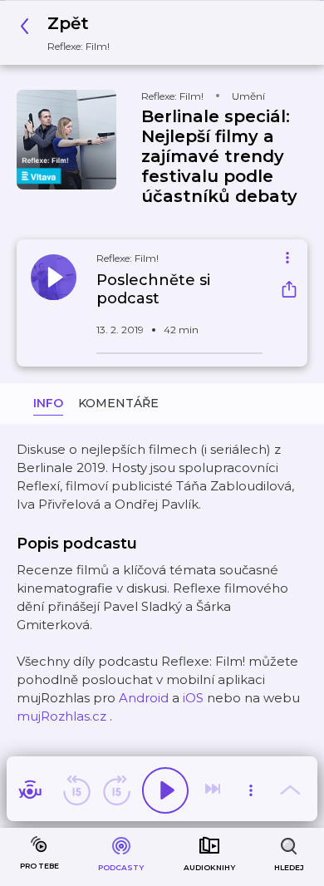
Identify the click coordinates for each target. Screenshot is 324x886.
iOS (193, 698)
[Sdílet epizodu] (289, 291)
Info (48, 403)
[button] (69, 33)
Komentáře (118, 403)
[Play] (165, 790)
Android (144, 698)
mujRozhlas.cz (61, 716)
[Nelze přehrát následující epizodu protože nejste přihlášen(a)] (214, 790)
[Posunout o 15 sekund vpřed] (116, 790)
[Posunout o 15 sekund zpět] (76, 790)
